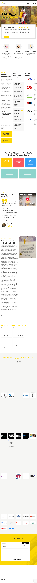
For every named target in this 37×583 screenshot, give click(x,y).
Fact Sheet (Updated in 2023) (5, 140)
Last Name (4, 550)
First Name (4, 546)
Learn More (18, 163)
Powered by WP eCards (3, 347)
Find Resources (27, 173)
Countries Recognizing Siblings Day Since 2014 (6, 134)
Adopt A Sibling (18, 161)
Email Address (4, 554)
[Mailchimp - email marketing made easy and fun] (16, 559)
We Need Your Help (9, 174)
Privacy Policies (29, 578)
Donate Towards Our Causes (30, 162)
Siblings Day (12, 578)
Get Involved (9, 173)
